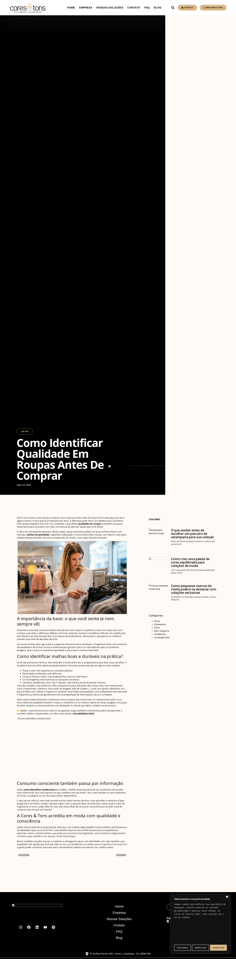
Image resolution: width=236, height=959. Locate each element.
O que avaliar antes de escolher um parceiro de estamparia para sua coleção (192, 533)
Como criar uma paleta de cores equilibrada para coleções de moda (190, 562)
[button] (173, 8)
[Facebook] (28, 927)
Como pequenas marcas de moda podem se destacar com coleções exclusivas (193, 589)
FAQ (147, 7)
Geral (157, 627)
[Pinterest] (53, 927)
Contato (133, 7)
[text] (200, 911)
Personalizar (182, 947)
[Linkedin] (37, 927)
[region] (200, 924)
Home (71, 7)
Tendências (160, 634)
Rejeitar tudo (200, 947)
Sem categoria (161, 630)
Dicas (157, 621)
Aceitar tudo (218, 947)
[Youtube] (45, 927)
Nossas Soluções (109, 7)
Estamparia (160, 624)
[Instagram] (20, 927)
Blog (157, 7)
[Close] (227, 896)
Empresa (85, 7)
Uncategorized (161, 637)
